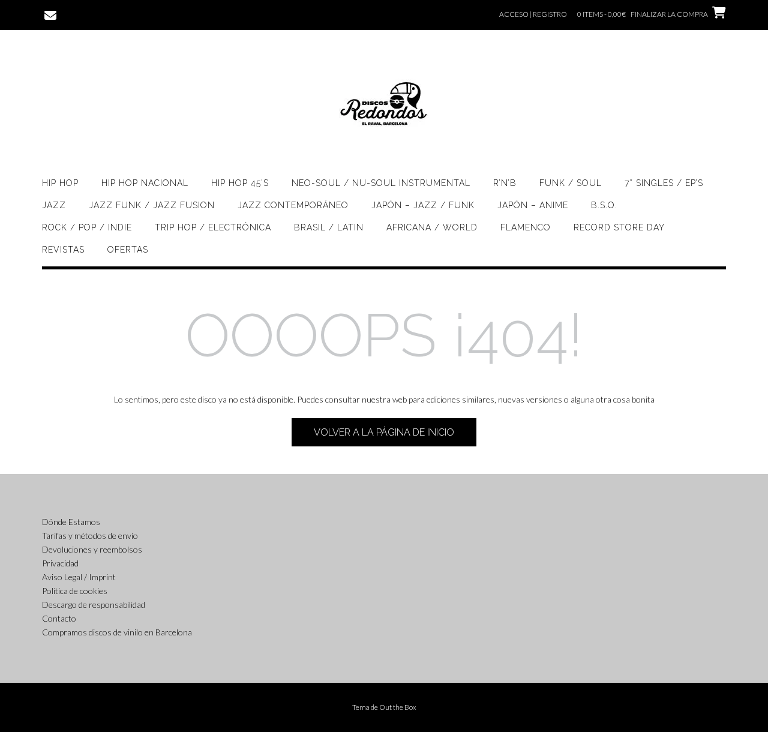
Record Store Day (619, 227)
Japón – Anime (532, 205)
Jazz (54, 205)
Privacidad (60, 563)
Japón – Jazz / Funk (423, 205)
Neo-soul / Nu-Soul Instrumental (381, 183)
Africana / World (432, 227)
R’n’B (505, 183)
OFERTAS (127, 249)
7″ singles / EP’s (664, 183)
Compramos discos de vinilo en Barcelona (117, 632)
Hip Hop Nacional (144, 183)
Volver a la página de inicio (384, 432)
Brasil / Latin (329, 227)
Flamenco (525, 227)
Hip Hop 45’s (240, 183)
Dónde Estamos (71, 522)
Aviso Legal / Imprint (79, 577)
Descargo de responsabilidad (93, 604)
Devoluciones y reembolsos (92, 549)
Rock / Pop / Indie (87, 227)
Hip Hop (60, 183)
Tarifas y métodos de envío (90, 535)
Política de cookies (74, 591)
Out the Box (397, 707)
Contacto (59, 618)
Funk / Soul (570, 183)
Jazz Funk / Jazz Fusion (152, 205)
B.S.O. (604, 205)
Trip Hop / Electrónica (213, 227)
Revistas (63, 249)
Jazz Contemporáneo (293, 205)
